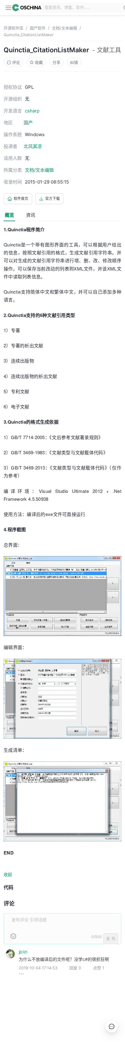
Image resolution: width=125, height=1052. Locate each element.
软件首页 (21, 198)
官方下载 (52, 198)
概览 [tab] (9, 215)
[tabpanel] (62, 606)
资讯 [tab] (30, 215)
